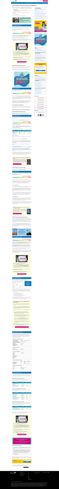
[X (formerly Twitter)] (40, 115)
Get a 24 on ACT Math (38, 90)
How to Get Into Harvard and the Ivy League (39, 10)
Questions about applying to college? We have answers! (21, 440)
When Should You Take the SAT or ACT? (40, 18)
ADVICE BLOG (22, 474)
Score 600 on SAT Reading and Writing (40, 60)
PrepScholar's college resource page (21, 441)
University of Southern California (16, 397)
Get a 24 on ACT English (38, 89)
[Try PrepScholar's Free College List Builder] (22, 78)
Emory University (15, 396)
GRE (28, 476)
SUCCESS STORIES (22, 473)
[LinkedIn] (48, 472)
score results (22, 321)
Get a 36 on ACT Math (38, 83)
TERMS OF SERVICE (37, 472)
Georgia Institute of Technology (16, 408)
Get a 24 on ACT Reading (38, 92)
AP (28, 475)
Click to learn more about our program (20, 324)
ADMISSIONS (29, 479)
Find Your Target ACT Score (38, 76)
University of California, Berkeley (16, 409)
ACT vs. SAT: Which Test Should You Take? (40, 16)
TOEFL (29, 478)
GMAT (29, 477)
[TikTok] (47, 472)
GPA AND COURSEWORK (41, 108)
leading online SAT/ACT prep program (25, 306)
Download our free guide (16, 159)
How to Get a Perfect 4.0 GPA (39, 11)
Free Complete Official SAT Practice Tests (40, 50)
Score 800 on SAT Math (38, 54)
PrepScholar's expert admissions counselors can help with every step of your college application (22, 232)
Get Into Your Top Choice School (22, 61)
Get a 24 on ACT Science (38, 93)
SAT (28, 472)
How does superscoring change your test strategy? (22, 146)
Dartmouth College (15, 398)
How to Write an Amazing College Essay (40, 13)
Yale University (14, 395)
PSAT (28, 474)
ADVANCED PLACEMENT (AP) (40, 104)
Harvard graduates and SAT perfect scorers (22, 318)
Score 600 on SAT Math (38, 59)
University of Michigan (15, 407)
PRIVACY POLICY (36, 473)
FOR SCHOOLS (22, 475)
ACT (28, 473)
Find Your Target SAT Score (38, 49)
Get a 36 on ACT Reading (38, 84)
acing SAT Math (16, 450)
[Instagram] (43, 115)
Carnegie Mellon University (16, 385)
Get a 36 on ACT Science (38, 86)
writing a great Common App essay (23, 450)
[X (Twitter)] (43, 472)
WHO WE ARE (21, 472)
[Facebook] (38, 115)
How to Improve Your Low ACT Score (40, 88)
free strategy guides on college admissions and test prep (21, 448)
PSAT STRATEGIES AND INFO (40, 106)
